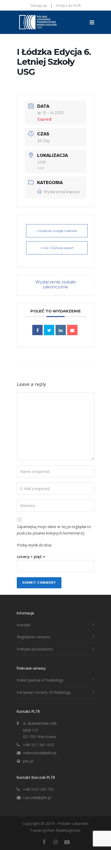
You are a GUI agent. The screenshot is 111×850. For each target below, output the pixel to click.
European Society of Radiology (44, 692)
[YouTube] (67, 842)
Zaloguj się (38, 6)
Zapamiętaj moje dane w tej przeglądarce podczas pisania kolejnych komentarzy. (54, 530)
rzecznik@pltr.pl (37, 797)
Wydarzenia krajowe (62, 191)
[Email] (72, 330)
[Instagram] (55, 842)
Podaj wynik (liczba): (34, 544)
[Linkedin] (61, 330)
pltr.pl (28, 761)
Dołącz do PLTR (68, 6)
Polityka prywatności (35, 648)
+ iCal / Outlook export (57, 248)
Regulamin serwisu (33, 636)
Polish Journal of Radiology (40, 680)
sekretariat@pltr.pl (39, 752)
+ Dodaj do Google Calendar (56, 231)
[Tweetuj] (49, 330)
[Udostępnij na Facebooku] (37, 330)
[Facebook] (44, 842)
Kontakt (24, 624)
